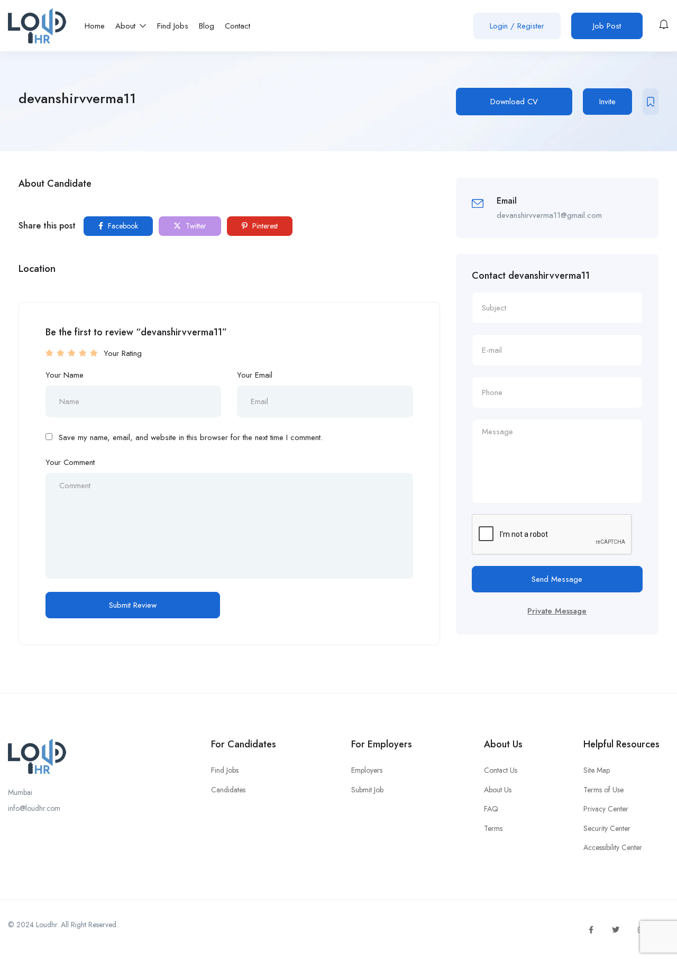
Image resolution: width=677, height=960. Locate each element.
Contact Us (500, 770)
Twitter (195, 226)
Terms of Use (603, 789)
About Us (497, 789)
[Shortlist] (650, 101)
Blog (206, 26)
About (126, 26)
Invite (607, 101)
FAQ (491, 808)
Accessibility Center (612, 847)
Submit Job (367, 789)
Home (95, 26)
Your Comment (70, 462)
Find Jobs (172, 26)
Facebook (122, 226)
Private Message (557, 611)
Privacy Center (605, 808)
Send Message (557, 579)
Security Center (606, 828)
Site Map (596, 770)
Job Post (607, 26)
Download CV (514, 101)
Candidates (228, 789)
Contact (237, 26)
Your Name (64, 375)
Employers (366, 770)
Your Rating (123, 353)
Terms (493, 828)
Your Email (254, 375)
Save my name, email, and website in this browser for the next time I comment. (191, 437)
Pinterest (264, 226)
